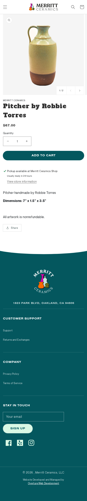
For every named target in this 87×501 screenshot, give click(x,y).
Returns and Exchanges (16, 339)
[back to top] (7, 494)
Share (14, 227)
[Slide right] (79, 90)
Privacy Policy (11, 373)
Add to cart (44, 155)
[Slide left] (70, 90)
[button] (5, 7)
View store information (22, 181)
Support (8, 330)
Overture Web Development (43, 483)
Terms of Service (12, 383)
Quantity (8, 133)
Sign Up (17, 428)
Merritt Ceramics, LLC (49, 472)
